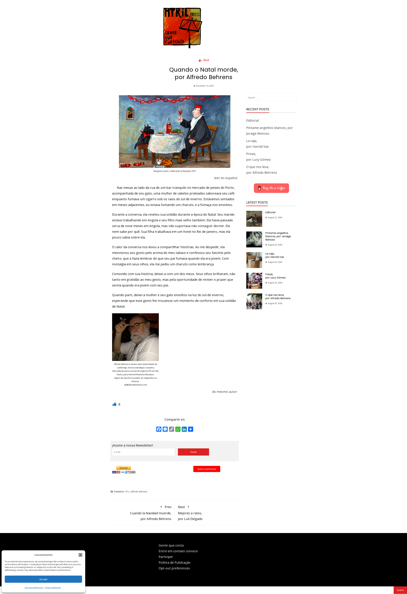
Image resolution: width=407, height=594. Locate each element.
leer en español (225, 178)
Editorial (252, 120)
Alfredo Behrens (139, 491)
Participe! (166, 557)
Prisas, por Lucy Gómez (275, 275)
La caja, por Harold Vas (274, 255)
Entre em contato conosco (178, 551)
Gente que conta (171, 545)
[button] (80, 555)
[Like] (115, 404)
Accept (43, 579)
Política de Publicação (174, 562)
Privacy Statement (53, 587)
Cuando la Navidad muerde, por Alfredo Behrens (150, 513)
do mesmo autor (224, 391)
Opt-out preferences (34, 587)
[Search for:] (271, 97)
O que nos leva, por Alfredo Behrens (278, 296)
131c (126, 491)
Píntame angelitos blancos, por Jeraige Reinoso (278, 236)
